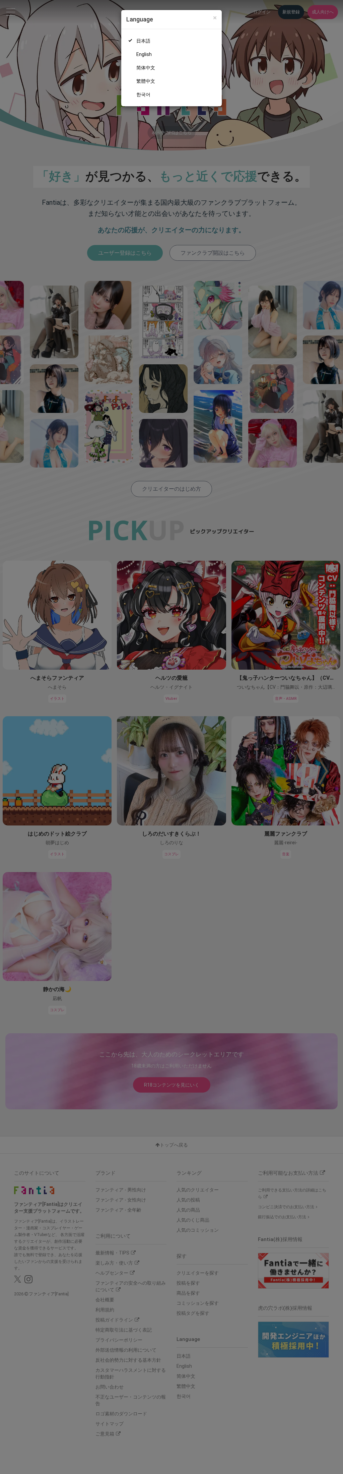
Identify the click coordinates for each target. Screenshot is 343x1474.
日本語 (143, 41)
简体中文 (145, 67)
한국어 (143, 94)
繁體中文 (145, 81)
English (144, 54)
